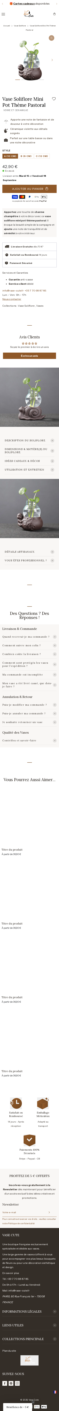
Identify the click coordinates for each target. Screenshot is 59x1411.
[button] (2, 3)
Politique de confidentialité (21, 1223)
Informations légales (22, 1311)
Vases (39, 305)
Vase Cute (34, 1400)
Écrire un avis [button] (29, 355)
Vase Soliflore (26, 305)
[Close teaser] (33, 1402)
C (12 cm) (42, 156)
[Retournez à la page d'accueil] (28, 14)
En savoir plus (10, 1273)
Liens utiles (12, 1325)
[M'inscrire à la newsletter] (49, 1212)
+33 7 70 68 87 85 (35, 290)
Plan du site (9, 1350)
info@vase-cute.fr (13, 290)
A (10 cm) (10, 156)
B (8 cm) (26, 156)
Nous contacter (11, 299)
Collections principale (23, 1339)
